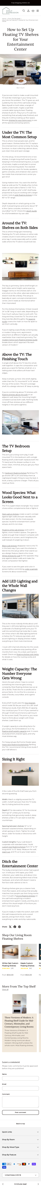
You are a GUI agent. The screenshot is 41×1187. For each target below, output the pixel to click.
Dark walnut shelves (10, 514)
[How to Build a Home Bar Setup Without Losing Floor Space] (38, 1184)
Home (4, 18)
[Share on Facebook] (15, 927)
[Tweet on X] (10, 927)
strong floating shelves (25, 896)
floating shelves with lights (28, 654)
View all (5, 989)
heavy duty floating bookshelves (15, 745)
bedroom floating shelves (15, 473)
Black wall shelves (9, 546)
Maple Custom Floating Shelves (27, 964)
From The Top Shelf (14, 18)
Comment (6, 1094)
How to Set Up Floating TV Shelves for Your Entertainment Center (20, 20)
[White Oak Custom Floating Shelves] (10, 952)
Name (4, 1074)
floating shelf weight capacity (14, 731)
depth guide (31, 211)
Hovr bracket (30, 703)
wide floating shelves (23, 195)
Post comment (20, 1112)
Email (4, 1084)
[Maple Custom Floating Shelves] (28, 952)
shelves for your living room (20, 120)
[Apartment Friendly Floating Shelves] (3, 1184)
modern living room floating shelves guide (19, 340)
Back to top (20, 1124)
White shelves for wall (11, 556)
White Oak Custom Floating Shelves (10, 964)
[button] (33, 10)
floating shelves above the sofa (15, 395)
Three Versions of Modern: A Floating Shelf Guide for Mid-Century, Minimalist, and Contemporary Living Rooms (19, 1022)
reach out (6, 852)
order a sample (31, 569)
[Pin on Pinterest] (19, 927)
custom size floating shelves (13, 847)
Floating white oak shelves (13, 530)
